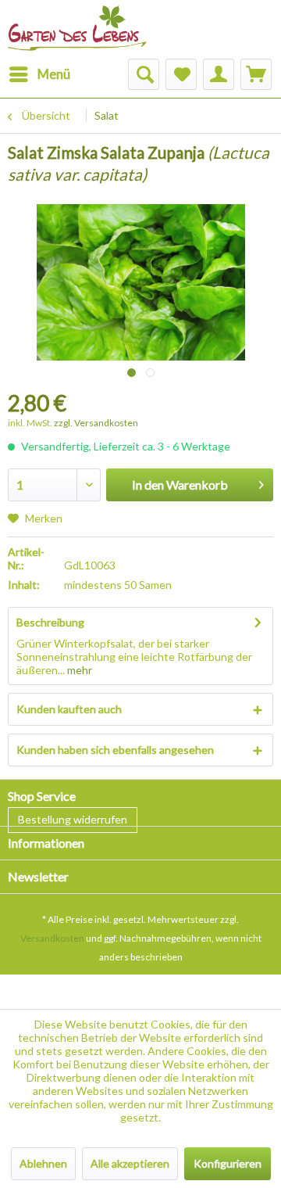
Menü (53, 74)
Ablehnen (43, 1163)
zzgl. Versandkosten (96, 423)
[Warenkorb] (256, 74)
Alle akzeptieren (130, 1163)
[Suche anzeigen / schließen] (143, 74)
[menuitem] (39, 74)
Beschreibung (50, 622)
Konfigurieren (227, 1163)
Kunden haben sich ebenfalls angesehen (115, 749)
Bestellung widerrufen (72, 819)
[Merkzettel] (181, 74)
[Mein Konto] (218, 74)
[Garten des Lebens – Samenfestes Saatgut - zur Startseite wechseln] (77, 21)
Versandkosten (52, 938)
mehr (78, 670)
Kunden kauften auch (69, 709)
